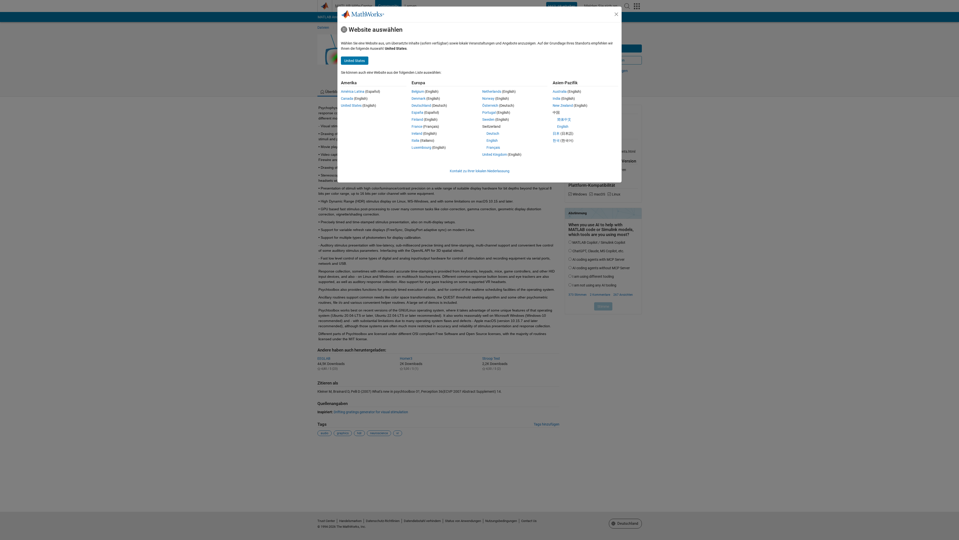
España (417, 112)
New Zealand (563, 106)
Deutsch (492, 134)
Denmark (419, 98)
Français (493, 148)
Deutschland (421, 106)
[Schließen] (616, 14)
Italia (415, 140)
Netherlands (491, 92)
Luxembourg (421, 148)
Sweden (488, 120)
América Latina (352, 92)
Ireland (417, 134)
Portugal (489, 112)
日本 (556, 134)
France (417, 126)
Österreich (490, 106)
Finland (417, 120)
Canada (347, 98)
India (556, 98)
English (492, 140)
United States (351, 106)
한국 (556, 140)
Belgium (418, 92)
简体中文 (564, 120)
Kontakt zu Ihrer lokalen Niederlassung (479, 171)
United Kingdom (494, 154)
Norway (488, 98)
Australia (560, 92)
